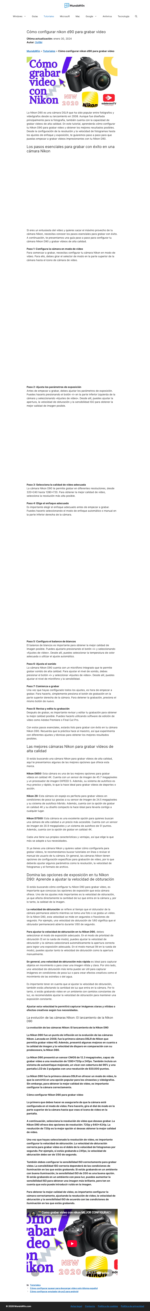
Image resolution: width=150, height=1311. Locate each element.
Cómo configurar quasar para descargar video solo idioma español (64, 1288)
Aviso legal (76, 1306)
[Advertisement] (72, 177)
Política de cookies (108, 1306)
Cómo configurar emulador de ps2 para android (54, 1291)
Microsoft (65, 16)
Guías (35, 16)
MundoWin (33, 51)
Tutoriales (49, 16)
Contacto (90, 1306)
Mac (78, 16)
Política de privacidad (132, 1306)
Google (89, 16)
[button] (136, 16)
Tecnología (123, 16)
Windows (17, 16)
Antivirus (107, 16)
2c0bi (38, 42)
